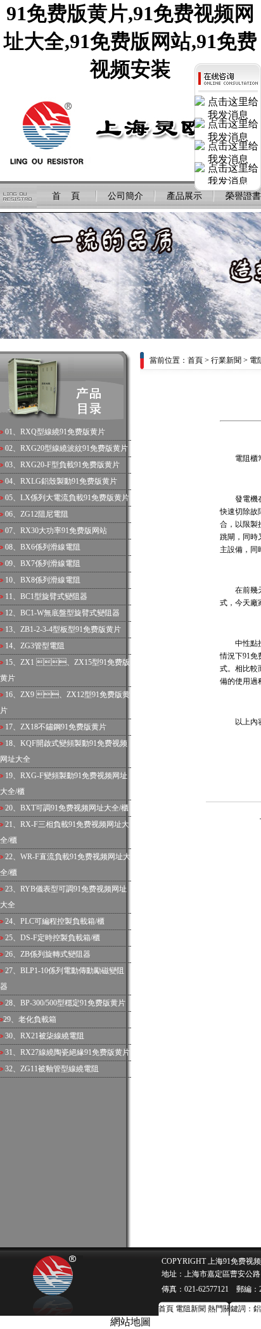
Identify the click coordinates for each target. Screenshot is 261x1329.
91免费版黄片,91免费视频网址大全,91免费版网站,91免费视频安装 (130, 41)
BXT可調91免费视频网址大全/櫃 (74, 807)
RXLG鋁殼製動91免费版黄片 (68, 481)
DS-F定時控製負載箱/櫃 (60, 937)
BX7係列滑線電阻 (50, 563)
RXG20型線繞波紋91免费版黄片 (74, 448)
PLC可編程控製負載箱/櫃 (62, 921)
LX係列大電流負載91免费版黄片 (74, 497)
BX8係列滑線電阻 (50, 580)
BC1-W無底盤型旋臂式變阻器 (70, 612)
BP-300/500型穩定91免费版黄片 (72, 1002)
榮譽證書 (243, 196)
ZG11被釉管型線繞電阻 (59, 1068)
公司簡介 (125, 196)
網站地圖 (130, 1321)
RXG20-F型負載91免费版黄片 (70, 464)
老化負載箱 (37, 1019)
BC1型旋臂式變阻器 (53, 596)
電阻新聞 (190, 1308)
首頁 (195, 360)
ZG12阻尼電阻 (44, 514)
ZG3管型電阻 (42, 645)
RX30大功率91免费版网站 (63, 530)
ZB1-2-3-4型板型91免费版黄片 (70, 629)
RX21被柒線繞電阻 (52, 1035)
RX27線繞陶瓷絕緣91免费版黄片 (75, 1052)
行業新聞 (226, 360)
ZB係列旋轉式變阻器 (55, 954)
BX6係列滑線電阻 (50, 547)
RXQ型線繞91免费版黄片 (62, 431)
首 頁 (66, 196)
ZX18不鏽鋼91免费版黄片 (63, 726)
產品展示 (184, 196)
